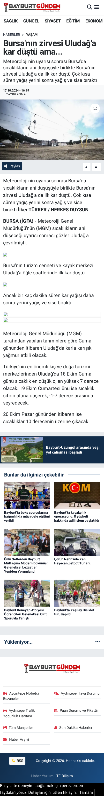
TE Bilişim (64, 776)
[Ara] (89, 7)
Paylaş (14, 166)
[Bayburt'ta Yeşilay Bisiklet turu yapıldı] (77, 592)
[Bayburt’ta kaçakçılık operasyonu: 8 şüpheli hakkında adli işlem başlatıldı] (77, 495)
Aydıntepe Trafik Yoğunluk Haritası (19, 713)
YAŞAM (31, 34)
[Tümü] (97, 641)
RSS (19, 761)
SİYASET (53, 20)
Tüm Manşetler (21, 727)
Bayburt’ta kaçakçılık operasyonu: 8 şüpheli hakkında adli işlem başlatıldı (76, 517)
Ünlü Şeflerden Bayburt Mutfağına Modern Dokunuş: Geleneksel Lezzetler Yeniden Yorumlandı (26, 565)
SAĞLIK (10, 20)
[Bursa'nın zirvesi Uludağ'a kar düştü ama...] (52, 130)
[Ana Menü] (96, 7)
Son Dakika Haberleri (76, 727)
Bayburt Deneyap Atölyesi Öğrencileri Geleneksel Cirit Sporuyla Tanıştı (25, 614)
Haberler (11, 34)
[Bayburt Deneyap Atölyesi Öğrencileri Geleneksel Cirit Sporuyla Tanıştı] (27, 592)
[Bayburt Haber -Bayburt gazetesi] (32, 7)
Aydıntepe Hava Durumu (80, 693)
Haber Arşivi (19, 739)
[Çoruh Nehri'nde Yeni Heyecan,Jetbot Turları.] (77, 542)
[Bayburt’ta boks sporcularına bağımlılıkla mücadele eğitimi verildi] (27, 495)
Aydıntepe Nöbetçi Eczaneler (21, 696)
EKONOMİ (94, 20)
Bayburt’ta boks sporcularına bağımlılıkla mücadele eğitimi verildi (27, 517)
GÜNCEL (31, 20)
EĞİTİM (73, 20)
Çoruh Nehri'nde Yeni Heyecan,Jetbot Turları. (72, 561)
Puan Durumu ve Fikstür (79, 710)
